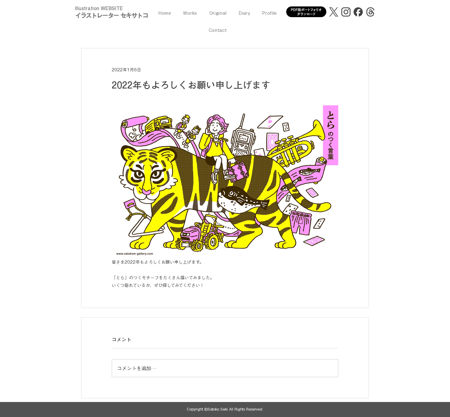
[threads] (370, 12)
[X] (333, 12)
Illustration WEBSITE (99, 8)
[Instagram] (346, 12)
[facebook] (358, 12)
